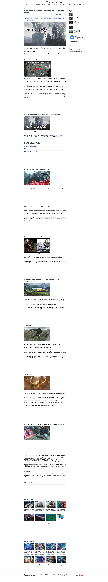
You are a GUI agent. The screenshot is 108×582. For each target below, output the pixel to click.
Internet (79, 4)
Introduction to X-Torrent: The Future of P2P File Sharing (77, 22)
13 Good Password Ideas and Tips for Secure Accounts (76, 49)
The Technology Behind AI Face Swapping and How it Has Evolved (50, 552)
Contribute (41, 575)
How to (54, 4)
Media (74, 4)
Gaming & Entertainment (28, 18)
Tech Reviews (61, 4)
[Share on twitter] (57, 14)
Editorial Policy (53, 574)
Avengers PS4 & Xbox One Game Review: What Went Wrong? (29, 523)
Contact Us (52, 575)
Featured (40, 5)
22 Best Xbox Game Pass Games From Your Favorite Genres (39, 510)
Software (27, 5)
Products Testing (65, 574)
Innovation (34, 5)
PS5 (30, 20)
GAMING (40, 18)
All (49, 5)
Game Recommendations (47, 18)
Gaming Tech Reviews (61, 18)
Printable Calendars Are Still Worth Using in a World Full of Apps (28, 565)
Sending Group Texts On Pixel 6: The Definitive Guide (77, 18)
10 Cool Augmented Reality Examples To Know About (77, 13)
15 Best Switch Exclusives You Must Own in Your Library (61, 510)
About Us (40, 574)
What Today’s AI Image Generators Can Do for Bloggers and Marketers (39, 552)
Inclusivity (59, 574)
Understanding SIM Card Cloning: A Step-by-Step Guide (50, 523)
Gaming (49, 4)
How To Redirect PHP (76, 26)
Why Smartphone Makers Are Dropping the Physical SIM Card (61, 565)
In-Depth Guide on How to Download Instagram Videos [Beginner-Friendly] (76, 47)
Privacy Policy (62, 575)
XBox (33, 20)
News (45, 5)
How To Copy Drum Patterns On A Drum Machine (39, 523)
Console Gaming (35, 18)
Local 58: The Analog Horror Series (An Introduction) (77, 31)
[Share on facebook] (56, 14)
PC (25, 20)
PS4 (27, 20)
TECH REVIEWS (54, 18)
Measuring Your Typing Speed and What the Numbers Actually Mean (28, 552)
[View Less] (65, 14)
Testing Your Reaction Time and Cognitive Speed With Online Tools (50, 565)
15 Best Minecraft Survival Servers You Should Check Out (76, 51)
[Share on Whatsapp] (61, 14)
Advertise (46, 575)
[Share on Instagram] (28, 482)
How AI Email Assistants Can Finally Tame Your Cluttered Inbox (61, 552)
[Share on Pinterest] (59, 14)
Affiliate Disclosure (70, 575)
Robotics (38, 4)
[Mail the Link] (64, 14)
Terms (57, 575)
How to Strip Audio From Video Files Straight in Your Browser (39, 565)
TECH (33, 4)
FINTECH (43, 4)
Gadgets (68, 4)
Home (26, 4)
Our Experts (46, 574)
